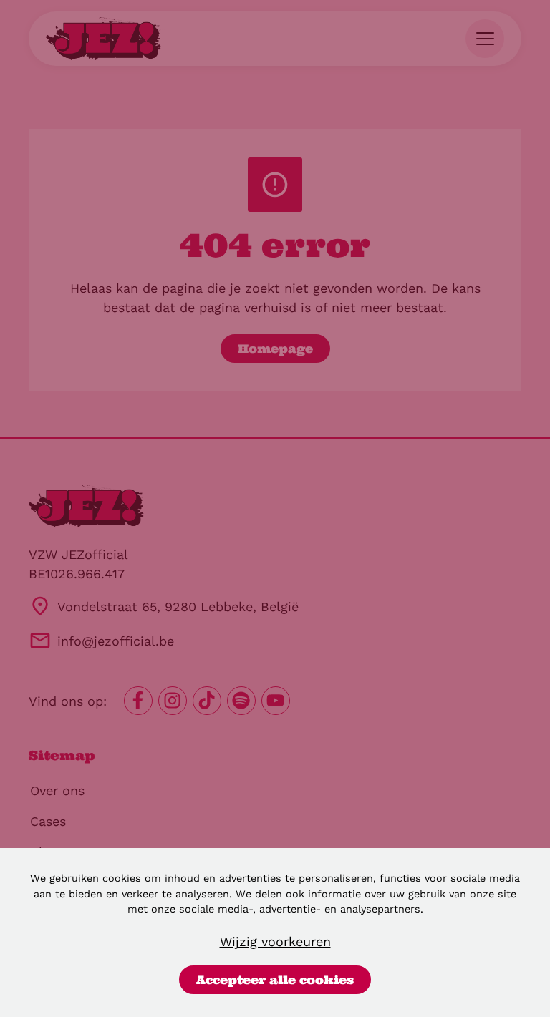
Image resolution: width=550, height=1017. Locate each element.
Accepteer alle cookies (275, 980)
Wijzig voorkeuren (275, 941)
